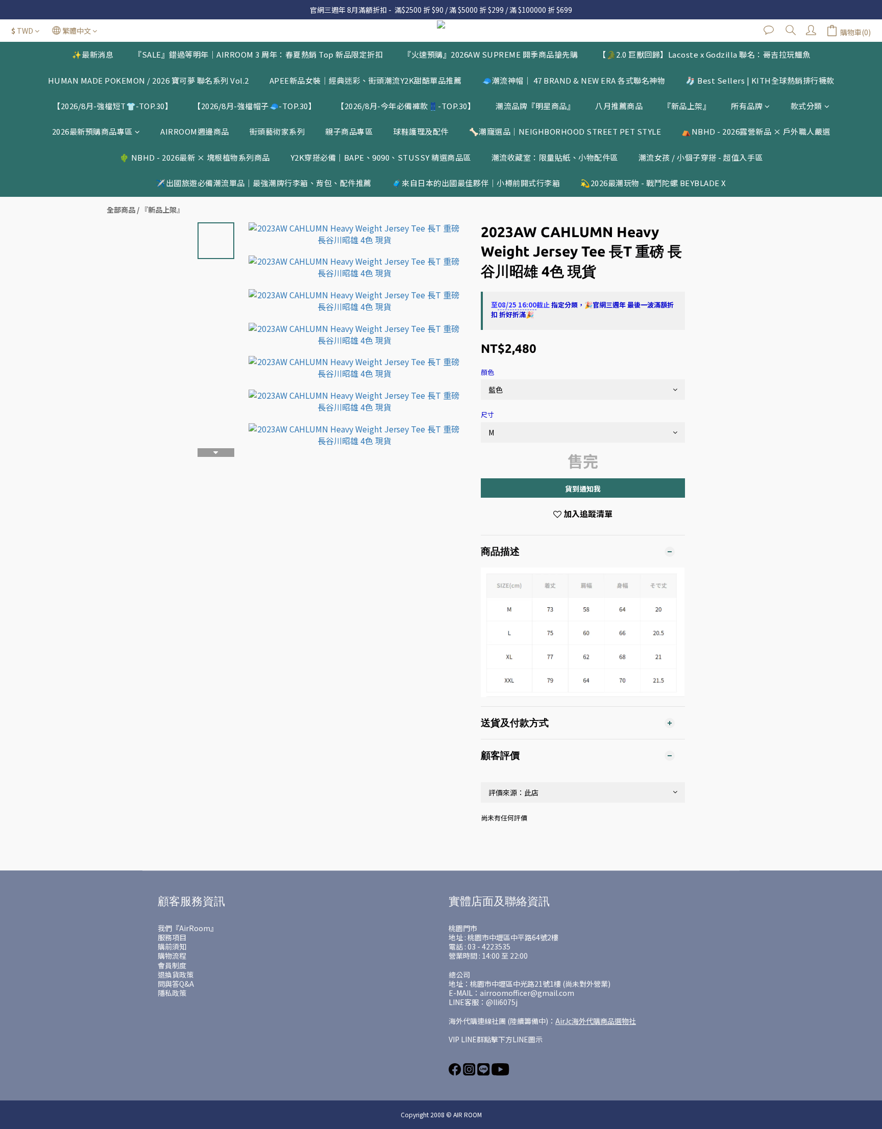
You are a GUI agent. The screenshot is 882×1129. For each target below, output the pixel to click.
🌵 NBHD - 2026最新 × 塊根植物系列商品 (194, 157)
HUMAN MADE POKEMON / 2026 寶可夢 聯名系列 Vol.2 (148, 80)
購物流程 (172, 956)
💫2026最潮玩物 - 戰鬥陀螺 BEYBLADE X (653, 182)
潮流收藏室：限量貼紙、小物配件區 (555, 157)
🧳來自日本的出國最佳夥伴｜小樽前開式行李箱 (476, 182)
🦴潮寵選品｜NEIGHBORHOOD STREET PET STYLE (565, 131)
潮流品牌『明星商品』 (535, 105)
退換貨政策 (175, 974)
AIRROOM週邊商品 (194, 131)
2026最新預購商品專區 (92, 131)
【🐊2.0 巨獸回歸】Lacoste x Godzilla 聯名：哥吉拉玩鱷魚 (704, 54)
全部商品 (121, 209)
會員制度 (172, 965)
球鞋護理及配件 (421, 131)
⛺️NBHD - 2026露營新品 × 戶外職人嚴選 (755, 131)
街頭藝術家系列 (277, 131)
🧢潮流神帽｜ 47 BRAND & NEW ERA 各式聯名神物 (573, 80)
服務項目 (172, 937)
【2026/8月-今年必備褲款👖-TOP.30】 (405, 105)
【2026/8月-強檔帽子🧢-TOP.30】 (254, 105)
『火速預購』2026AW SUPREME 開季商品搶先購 (490, 54)
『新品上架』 (686, 105)
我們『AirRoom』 (187, 928)
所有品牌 (747, 105)
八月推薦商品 (619, 105)
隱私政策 (172, 993)
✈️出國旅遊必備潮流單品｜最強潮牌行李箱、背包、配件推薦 (264, 182)
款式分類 (806, 105)
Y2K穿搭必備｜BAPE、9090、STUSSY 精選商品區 (380, 157)
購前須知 (172, 946)
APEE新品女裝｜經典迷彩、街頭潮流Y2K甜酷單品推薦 (366, 80)
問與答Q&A (176, 984)
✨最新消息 (93, 54)
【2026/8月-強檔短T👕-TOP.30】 (113, 105)
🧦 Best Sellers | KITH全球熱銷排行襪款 (760, 80)
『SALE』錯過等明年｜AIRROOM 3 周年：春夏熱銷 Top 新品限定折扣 (258, 54)
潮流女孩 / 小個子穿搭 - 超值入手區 (701, 157)
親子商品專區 (349, 131)
